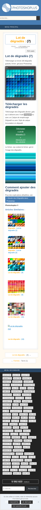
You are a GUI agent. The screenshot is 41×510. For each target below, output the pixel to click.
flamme (23, 414)
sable (6, 460)
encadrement (16, 411)
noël (6, 434)
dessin (23, 404)
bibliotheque (29, 385)
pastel (18, 447)
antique (7, 381)
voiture (22, 470)
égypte (17, 473)
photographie (8, 454)
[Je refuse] (38, 502)
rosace (6, 457)
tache (24, 463)
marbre (13, 424)
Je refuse (26, 502)
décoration (17, 408)
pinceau (29, 454)
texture (6, 467)
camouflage (29, 391)
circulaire (7, 401)
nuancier (24, 434)
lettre (32, 421)
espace (27, 411)
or (24, 437)
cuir (15, 404)
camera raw (17, 391)
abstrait (7, 375)
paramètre (7, 447)
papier (16, 444)
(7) (20, 39)
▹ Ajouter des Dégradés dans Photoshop (17, 199)
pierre (19, 454)
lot (5, 424)
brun (31, 388)
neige (27, 431)
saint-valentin (17, 460)
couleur (7, 404)
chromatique (8, 398)
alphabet (7, 378)
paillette (18, 440)
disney (6, 408)
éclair (32, 470)
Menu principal (11, 27)
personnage (18, 450)
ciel (28, 398)
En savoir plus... (20, 506)
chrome (19, 398)
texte (33, 463)
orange (32, 437)
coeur (17, 401)
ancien (17, 378)
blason (6, 388)
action (16, 375)
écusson (7, 473)
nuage (14, 434)
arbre (6, 385)
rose (15, 457)
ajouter (25, 375)
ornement (7, 440)
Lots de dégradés (21, 48)
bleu (15, 388)
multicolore (8, 431)
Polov (13, 46)
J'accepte (14, 502)
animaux (27, 378)
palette (27, 440)
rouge (23, 457)
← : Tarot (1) (19, 361)
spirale (6, 463)
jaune (24, 421)
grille (24, 417)
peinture (7, 450)
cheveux (27, 395)
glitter (16, 417)
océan (6, 437)
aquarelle (28, 381)
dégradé (28, 408)
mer (16, 427)
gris (31, 417)
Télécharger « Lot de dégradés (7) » (20, 135)
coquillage (27, 401)
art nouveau (17, 385)
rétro (32, 457)
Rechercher (32, 488)
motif (24, 427)
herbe (6, 421)
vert (5, 470)
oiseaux (16, 437)
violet (14, 470)
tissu (16, 467)
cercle (17, 395)
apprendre (17, 381)
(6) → (21, 355)
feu (15, 414)
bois (23, 388)
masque (7, 427)
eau (5, 411)
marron (22, 424)
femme (6, 414)
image (15, 421)
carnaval (7, 395)
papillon (26, 444)
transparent (26, 467)
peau (26, 447)
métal (18, 431)
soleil (28, 460)
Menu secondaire (12, 370)
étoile (26, 473)
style (16, 463)
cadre (6, 391)
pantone (7, 444)
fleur (32, 414)
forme (6, 417)
